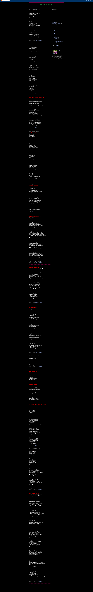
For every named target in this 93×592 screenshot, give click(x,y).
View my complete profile (57, 61)
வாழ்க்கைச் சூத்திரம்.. (33, 44)
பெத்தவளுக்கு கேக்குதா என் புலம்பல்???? (37, 404)
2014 (54, 30)
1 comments (40, 262)
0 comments (40, 40)
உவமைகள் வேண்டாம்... (33, 384)
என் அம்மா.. (31, 529)
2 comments (40, 127)
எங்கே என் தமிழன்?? (33, 307)
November (56, 37)
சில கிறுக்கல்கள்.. (32, 10)
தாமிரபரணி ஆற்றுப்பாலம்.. (34, 267)
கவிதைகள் (33, 211)
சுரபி (59, 50)
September (56, 45)
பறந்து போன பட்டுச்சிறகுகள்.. (35, 132)
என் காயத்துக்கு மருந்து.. (34, 493)
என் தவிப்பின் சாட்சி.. (33, 371)
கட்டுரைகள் (54, 22)
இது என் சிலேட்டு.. (47, 4)
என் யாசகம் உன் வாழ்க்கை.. (34, 185)
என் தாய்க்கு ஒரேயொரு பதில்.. (35, 216)
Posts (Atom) (35, 586)
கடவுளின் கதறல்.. (32, 449)
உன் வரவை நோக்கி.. (33, 357)
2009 (54, 34)
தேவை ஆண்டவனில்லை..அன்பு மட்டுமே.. (37, 97)
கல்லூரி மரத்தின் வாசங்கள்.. (56, 23)
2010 (54, 33)
